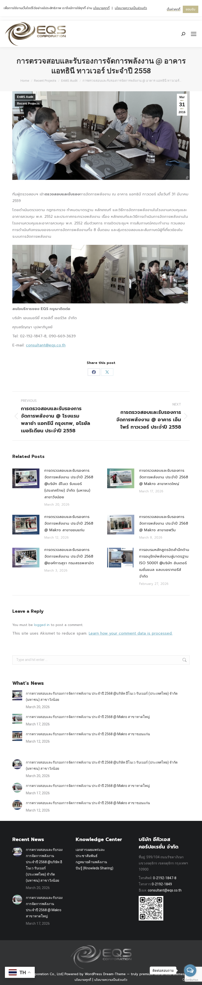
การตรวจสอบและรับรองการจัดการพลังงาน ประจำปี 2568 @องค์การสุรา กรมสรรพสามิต (69, 556)
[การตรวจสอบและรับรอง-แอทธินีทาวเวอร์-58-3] (158, 274)
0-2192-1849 (162, 884)
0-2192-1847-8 (164, 878)
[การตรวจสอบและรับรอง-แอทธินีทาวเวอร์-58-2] (100, 274)
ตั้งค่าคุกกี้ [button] (173, 9)
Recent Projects (28, 103)
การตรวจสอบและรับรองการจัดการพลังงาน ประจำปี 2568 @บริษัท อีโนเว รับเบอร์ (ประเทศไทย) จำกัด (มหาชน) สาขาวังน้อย (68, 484)
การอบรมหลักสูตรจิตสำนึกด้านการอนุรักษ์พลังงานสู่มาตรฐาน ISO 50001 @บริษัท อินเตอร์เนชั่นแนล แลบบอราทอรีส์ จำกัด (164, 563)
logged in (42, 625)
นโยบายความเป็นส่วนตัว (110, 979)
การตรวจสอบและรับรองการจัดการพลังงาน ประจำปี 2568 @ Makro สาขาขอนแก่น (68, 523)
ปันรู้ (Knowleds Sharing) (94, 868)
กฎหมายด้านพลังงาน (91, 862)
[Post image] (25, 478)
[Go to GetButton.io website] (190, 980)
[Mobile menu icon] (193, 34)
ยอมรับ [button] (190, 9)
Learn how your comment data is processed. (130, 633)
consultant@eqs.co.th (46, 345)
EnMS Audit (25, 97)
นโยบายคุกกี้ (83, 979)
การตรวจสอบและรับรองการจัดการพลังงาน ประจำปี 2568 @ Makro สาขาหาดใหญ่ (163, 477)
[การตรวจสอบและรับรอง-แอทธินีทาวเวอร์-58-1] (41, 274)
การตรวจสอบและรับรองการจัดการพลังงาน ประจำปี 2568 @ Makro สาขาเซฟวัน (163, 523)
